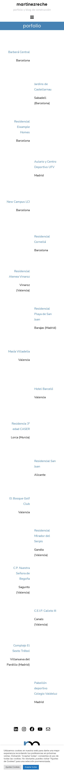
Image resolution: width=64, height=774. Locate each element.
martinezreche (32, 4)
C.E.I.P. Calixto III (45, 611)
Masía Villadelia (19, 351)
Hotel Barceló (43, 389)
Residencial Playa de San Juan (43, 314)
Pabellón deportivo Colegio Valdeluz (45, 688)
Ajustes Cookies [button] (13, 767)
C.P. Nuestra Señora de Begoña (21, 573)
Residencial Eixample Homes (22, 126)
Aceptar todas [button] (31, 767)
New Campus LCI (18, 202)
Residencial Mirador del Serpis (42, 535)
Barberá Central (19, 52)
